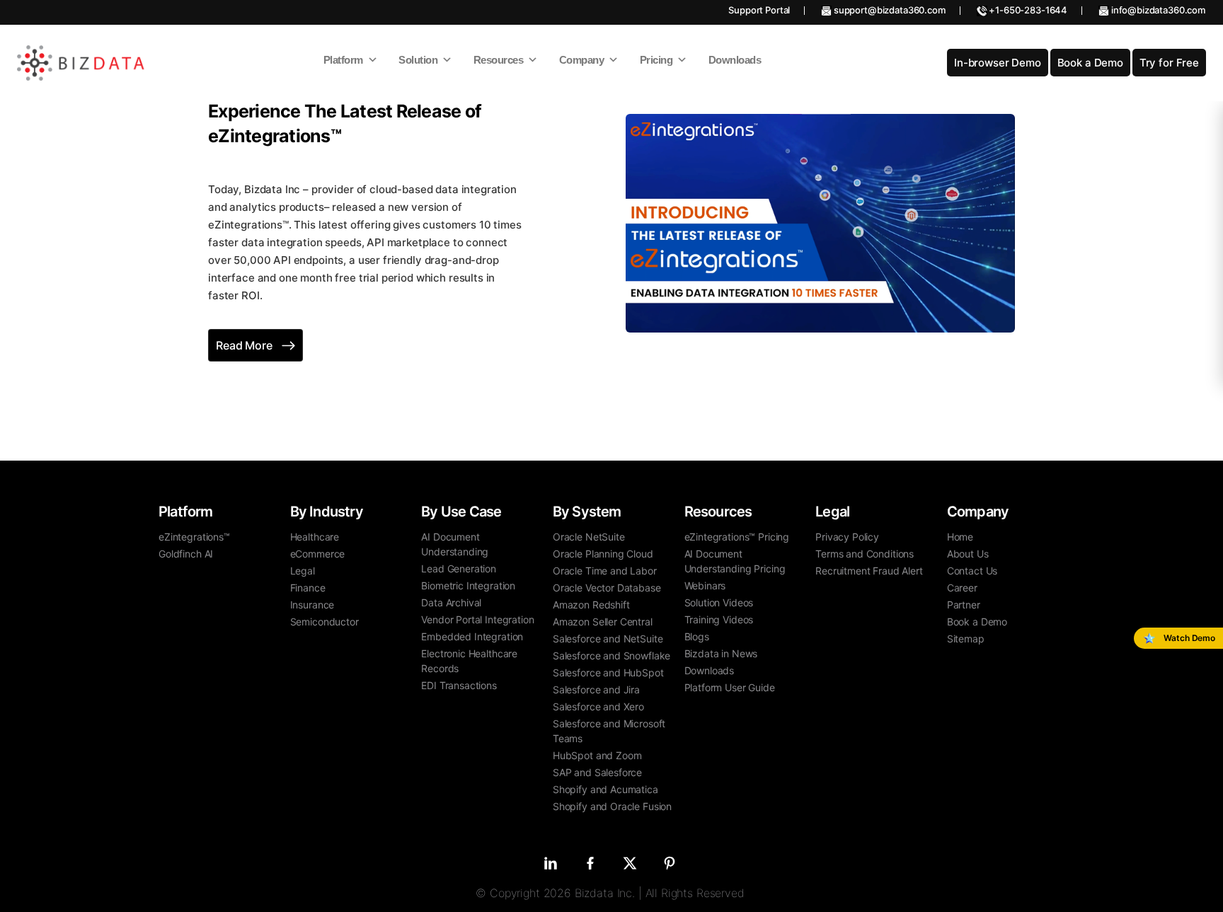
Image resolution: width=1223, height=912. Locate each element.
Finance (308, 588)
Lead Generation (458, 568)
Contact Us (972, 571)
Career (962, 588)
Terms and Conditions (864, 554)
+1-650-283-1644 (1027, 10)
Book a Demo (1090, 62)
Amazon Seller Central (603, 622)
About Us (968, 554)
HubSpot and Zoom (597, 755)
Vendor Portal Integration (477, 619)
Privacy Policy (847, 537)
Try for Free (1169, 62)
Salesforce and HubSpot (608, 672)
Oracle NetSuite (589, 537)
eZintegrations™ (194, 537)
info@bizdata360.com (1157, 10)
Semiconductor (324, 622)
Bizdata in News (721, 653)
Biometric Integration (468, 585)
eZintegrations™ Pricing (737, 537)
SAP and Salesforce (597, 772)
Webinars (705, 585)
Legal (302, 571)
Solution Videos (719, 602)
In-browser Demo (997, 62)
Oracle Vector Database (607, 588)
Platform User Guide (729, 687)
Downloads (709, 670)
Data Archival (451, 602)
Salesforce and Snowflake (611, 656)
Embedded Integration (472, 636)
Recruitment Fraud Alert (869, 571)
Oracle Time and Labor (605, 571)
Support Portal (759, 10)
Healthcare (315, 537)
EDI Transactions (459, 685)
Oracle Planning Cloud (603, 554)
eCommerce (317, 554)
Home (960, 537)
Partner (963, 605)
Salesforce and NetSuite (608, 639)
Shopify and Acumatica (605, 789)
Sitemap (965, 639)
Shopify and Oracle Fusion (612, 806)
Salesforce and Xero (598, 706)
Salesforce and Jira (596, 689)
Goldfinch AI (186, 554)
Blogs (696, 636)
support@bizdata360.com (889, 10)
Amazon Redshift (591, 605)
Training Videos (719, 619)
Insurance (312, 605)
